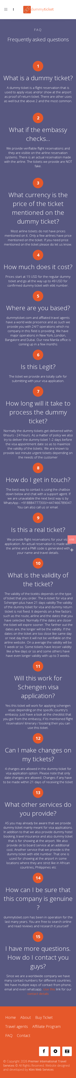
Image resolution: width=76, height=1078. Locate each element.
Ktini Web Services (41, 1069)
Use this (49, 989)
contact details (38, 993)
